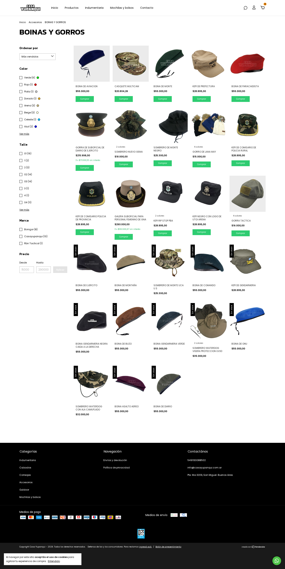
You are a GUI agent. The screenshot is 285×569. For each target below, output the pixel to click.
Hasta (39, 262)
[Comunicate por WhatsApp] (276, 560)
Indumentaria (94, 8)
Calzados (25, 467)
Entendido (54, 561)
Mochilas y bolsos (122, 8)
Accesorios (35, 22)
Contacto (146, 8)
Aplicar (60, 269)
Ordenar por (28, 48)
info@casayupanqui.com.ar (204, 467)
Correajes (25, 475)
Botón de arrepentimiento (168, 546)
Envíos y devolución (115, 460)
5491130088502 (196, 460)
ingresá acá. (145, 546)
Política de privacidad (116, 467)
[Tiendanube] (253, 547)
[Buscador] (245, 8)
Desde (23, 262)
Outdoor (24, 489)
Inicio (54, 8)
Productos (72, 8)
